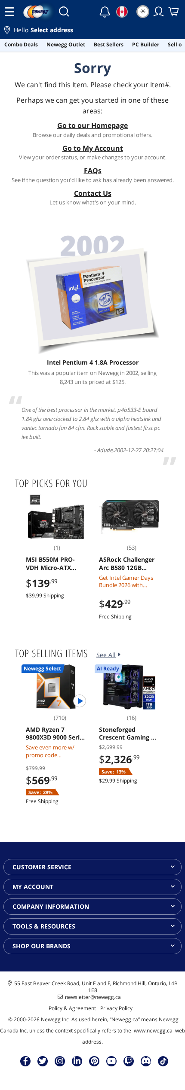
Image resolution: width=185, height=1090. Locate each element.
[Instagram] (59, 1061)
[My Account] (158, 11)
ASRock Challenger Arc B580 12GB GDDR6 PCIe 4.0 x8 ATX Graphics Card (126, 563)
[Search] (64, 11)
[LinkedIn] (77, 1061)
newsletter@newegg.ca (93, 997)
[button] (92, 31)
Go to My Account (92, 148)
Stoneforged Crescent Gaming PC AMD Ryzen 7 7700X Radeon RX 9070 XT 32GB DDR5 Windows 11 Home (129, 733)
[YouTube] (111, 1061)
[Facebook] (25, 1061)
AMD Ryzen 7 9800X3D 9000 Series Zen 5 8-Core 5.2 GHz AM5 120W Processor (56, 733)
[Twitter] (42, 1061)
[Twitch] (129, 1061)
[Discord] (146, 1061)
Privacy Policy (116, 1008)
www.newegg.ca (153, 1030)
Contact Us (92, 193)
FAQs (93, 170)
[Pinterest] (94, 1061)
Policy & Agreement (72, 1008)
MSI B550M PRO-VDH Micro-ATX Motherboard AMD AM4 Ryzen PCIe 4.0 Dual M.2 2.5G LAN (55, 563)
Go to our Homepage (92, 125)
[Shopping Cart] (174, 11)
